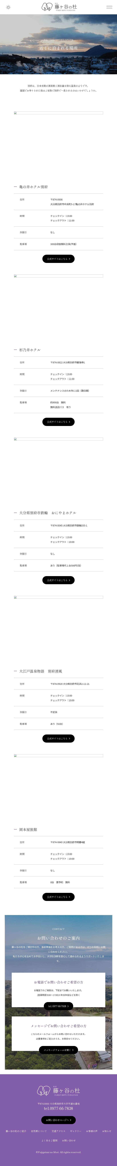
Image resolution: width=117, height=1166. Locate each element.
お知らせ (106, 1131)
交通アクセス (58, 1131)
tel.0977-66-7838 (58, 1108)
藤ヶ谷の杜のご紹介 (16, 1131)
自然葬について (39, 1131)
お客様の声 (91, 1131)
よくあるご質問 (49, 1140)
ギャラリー (75, 1131)
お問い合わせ (69, 1140)
